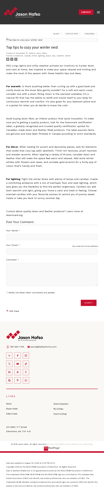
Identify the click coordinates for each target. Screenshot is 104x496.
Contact (86, 12)
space (48, 56)
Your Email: (12, 245)
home (34, 56)
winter (68, 56)
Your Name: (12, 230)
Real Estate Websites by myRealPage (77, 444)
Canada (27, 56)
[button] (86, 12)
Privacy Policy (53, 444)
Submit (88, 303)
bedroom (19, 56)
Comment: (12, 260)
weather (60, 56)
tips (53, 56)
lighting (41, 56)
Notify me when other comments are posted (31, 292)
